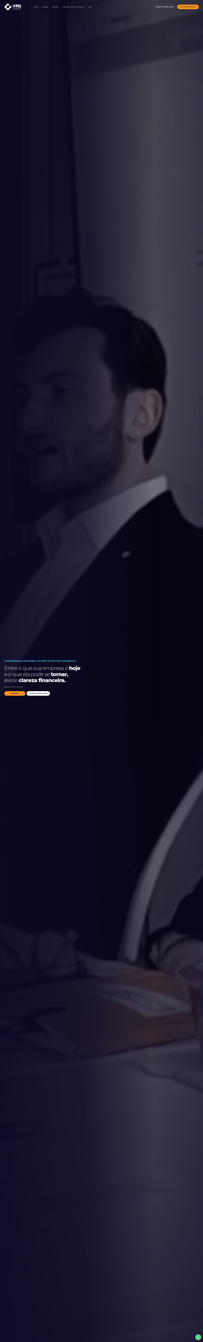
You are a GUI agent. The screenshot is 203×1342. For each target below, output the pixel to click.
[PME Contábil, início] (12, 7)
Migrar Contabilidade (165, 7)
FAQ (90, 7)
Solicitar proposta (188, 7)
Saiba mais (15, 693)
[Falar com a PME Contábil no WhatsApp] (198, 1337)
